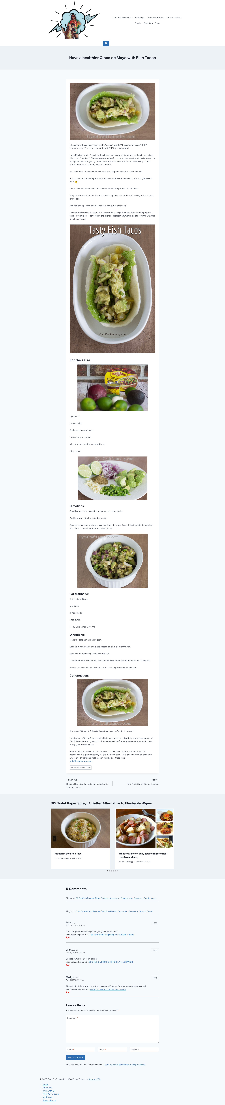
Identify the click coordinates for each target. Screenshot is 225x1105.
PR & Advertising (51, 1094)
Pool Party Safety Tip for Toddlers (143, 782)
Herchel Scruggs (63, 858)
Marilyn (70, 977)
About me (47, 1087)
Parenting (148, 23)
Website (135, 1049)
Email (102, 1049)
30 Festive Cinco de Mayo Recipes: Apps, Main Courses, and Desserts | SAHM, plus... (116, 898)
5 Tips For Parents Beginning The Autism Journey (110, 934)
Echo (68, 922)
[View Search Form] (106, 43)
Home (45, 1084)
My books (47, 1097)
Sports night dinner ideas (81, 767)
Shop (157, 23)
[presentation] (80, 828)
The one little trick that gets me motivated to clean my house (87, 783)
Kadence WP (95, 1079)
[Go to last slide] (54, 838)
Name (70, 1049)
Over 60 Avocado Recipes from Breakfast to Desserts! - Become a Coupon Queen (114, 911)
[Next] (170, 838)
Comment (72, 1018)
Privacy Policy (49, 1100)
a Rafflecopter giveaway (81, 761)
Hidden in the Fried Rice (68, 853)
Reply (155, 923)
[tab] (107, 870)
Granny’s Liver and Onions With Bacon (108, 989)
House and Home (156, 17)
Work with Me (49, 1091)
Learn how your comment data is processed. (125, 1065)
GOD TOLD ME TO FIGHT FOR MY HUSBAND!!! (111, 962)
